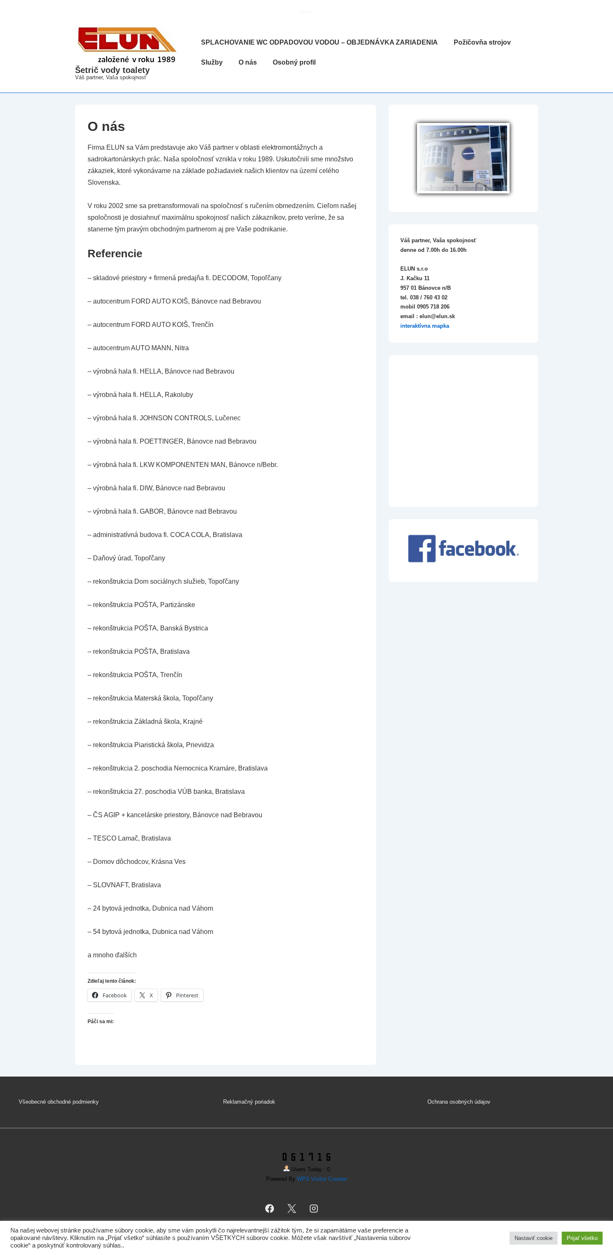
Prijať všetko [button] (582, 1238)
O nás (248, 62)
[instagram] (314, 1208)
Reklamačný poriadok (249, 1102)
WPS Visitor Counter (322, 1179)
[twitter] (292, 1208)
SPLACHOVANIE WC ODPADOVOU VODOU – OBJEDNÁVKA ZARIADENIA (319, 42)
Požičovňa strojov (482, 42)
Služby (212, 62)
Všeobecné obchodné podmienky (59, 1102)
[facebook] (270, 1208)
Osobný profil (294, 62)
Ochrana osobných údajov (458, 1102)
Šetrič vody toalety (112, 70)
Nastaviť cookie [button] (534, 1238)
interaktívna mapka (424, 326)
